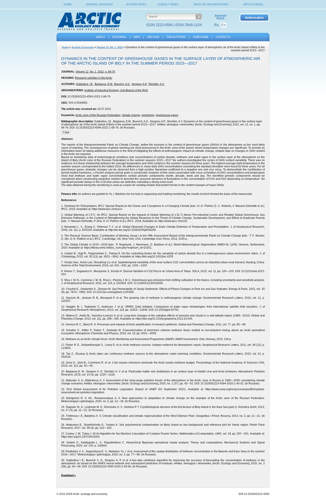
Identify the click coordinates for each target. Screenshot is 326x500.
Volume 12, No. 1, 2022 (110, 47)
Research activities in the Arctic (93, 77)
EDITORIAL (119, 37)
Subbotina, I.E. (84, 84)
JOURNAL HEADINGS (99, 4)
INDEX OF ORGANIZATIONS (211, 4)
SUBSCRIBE (200, 37)
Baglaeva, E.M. (104, 84)
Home (68, 4)
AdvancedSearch (220, 16)
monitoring (147, 115)
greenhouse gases (167, 115)
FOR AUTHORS (176, 37)
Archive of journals (83, 47)
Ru (216, 25)
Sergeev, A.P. (139, 84)
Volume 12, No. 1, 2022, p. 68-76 (95, 71)
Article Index (253, 4)
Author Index (136, 4)
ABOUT (100, 37)
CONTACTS (223, 37)
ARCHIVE (153, 37)
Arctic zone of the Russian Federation (97, 115)
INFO (137, 37)
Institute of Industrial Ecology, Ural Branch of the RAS (116, 90)
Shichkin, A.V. (156, 84)
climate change (131, 115)
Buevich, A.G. (122, 84)
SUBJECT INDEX (168, 4)
